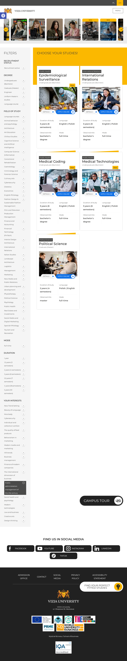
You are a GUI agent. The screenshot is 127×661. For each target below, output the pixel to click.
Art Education (9, 132)
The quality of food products (11, 431)
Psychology (8, 302)
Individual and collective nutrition (11, 424)
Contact (41, 577)
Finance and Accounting (9, 222)
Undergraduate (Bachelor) (10, 82)
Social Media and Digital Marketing (11, 319)
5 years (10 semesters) (8, 391)
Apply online (63, 112)
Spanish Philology (11, 326)
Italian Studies (10, 255)
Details (46, 112)
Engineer (8, 92)
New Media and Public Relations (10, 280)
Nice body (8, 414)
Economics (8, 191)
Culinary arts (9, 178)
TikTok (63, 556)
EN (120, 3)
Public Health (9, 306)
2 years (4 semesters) (12, 370)
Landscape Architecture (9, 260)
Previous (6, 29)
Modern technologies (9, 506)
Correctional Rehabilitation (10, 160)
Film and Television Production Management (12, 213)
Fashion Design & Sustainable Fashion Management (12, 202)
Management (9, 270)
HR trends (8, 453)
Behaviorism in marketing (10, 439)
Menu (118, 11)
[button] (3, 15)
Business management (10, 458)
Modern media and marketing (12, 446)
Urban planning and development (12, 288)
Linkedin (106, 548)
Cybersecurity (9, 183)
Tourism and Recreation (9, 331)
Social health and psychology (11, 498)
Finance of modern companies (12, 466)
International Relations (9, 248)
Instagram (78, 548)
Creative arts (9, 516)
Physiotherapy (10, 294)
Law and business (11, 512)
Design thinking (10, 521)
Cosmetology (9, 167)
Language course (11, 104)
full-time (7, 346)
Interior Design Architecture (10, 241)
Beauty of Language (12, 410)
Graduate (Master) (11, 88)
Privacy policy (75, 577)
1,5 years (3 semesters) (8, 364)
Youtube (49, 548)
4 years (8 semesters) (12, 386)
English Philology (11, 195)
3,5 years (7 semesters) (8, 380)
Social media (57, 577)
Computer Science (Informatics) (11, 153)
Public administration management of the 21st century (11, 488)
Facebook (20, 548)
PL (113, 3)
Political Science (10, 298)
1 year (6, 358)
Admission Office (24, 577)
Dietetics (7, 187)
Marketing (8, 275)
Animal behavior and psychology (11, 122)
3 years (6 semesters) (12, 374)
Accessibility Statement (99, 577)
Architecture (9, 128)
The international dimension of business (11, 475)
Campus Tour (97, 501)
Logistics (7, 266)
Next (121, 29)
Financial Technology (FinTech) (9, 232)
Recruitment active (12, 68)
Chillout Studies (10, 136)
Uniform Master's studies (11, 98)
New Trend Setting (11, 406)
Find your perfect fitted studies (97, 586)
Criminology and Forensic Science (11, 172)
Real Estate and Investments (10, 312)
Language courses (11, 117)
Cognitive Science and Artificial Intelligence (11, 144)
